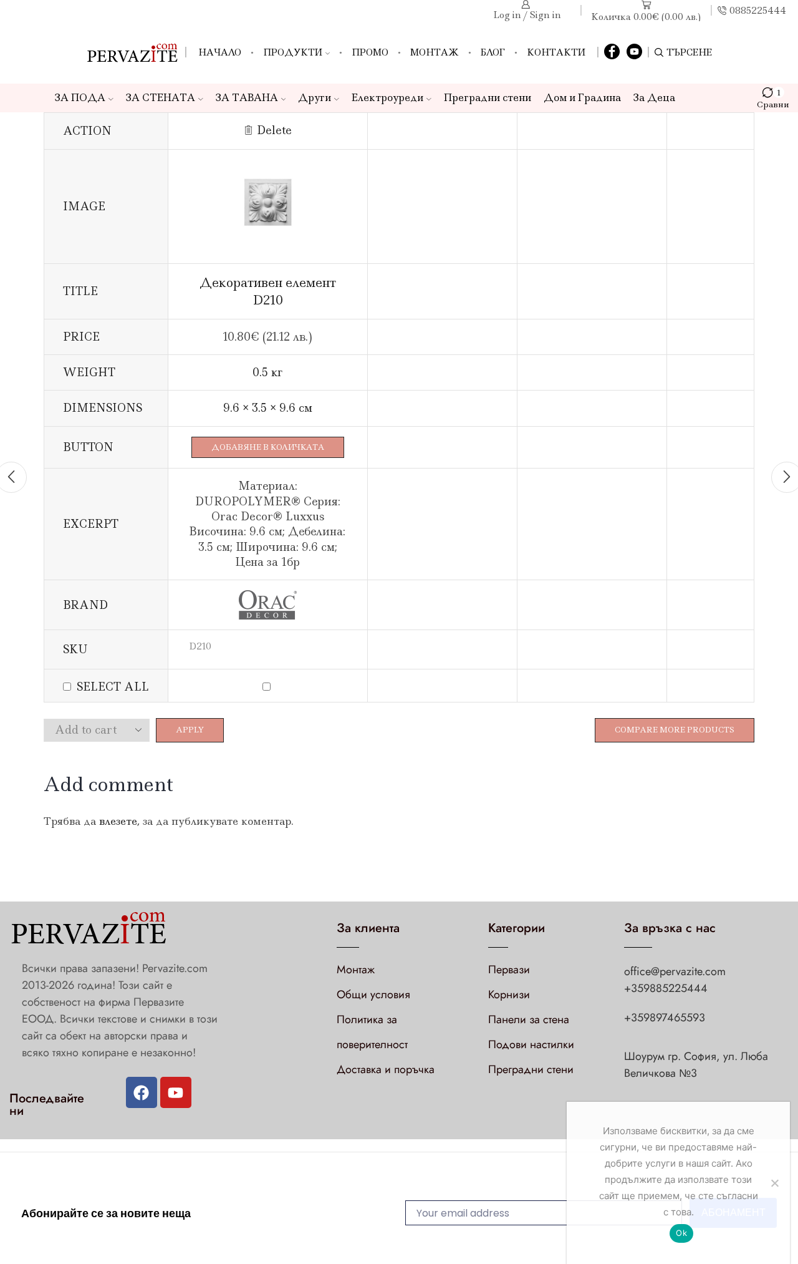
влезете (118, 821)
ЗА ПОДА (80, 97)
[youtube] (634, 52)
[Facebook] (612, 52)
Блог (493, 52)
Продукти (292, 52)
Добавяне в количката (267, 447)
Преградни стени (487, 97)
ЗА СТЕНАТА (160, 97)
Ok (681, 1233)
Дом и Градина (582, 97)
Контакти (556, 52)
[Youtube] (175, 1092)
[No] (774, 1183)
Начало (219, 52)
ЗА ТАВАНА (247, 97)
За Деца (654, 97)
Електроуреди (387, 97)
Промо (370, 52)
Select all (113, 686)
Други (314, 97)
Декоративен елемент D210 (268, 291)
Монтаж (434, 52)
